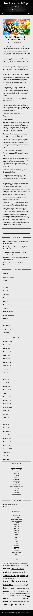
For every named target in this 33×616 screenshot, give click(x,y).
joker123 (23, 581)
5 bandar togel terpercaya (14, 563)
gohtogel (16, 545)
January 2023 (6, 393)
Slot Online (6, 322)
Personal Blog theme (16, 613)
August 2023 (6, 369)
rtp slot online (7, 593)
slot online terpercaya (12, 598)
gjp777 (4, 578)
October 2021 (7, 445)
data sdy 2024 (16, 483)
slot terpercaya (19, 598)
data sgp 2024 (16, 479)
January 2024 (6, 355)
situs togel (23, 593)
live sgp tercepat (16, 469)
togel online (19, 604)
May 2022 (6, 421)
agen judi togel (6, 565)
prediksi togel (22, 591)
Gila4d (5, 284)
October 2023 (7, 365)
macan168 (16, 547)
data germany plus (16, 494)
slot (7, 595)
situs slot (12, 593)
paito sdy (16, 488)
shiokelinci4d (16, 549)
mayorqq (5, 308)
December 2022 (7, 396)
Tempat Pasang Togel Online (10, 329)
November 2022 (7, 400)
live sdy (16, 471)
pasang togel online (17, 521)
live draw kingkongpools (16, 486)
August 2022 (6, 410)
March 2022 (6, 428)
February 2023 (7, 389)
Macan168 (6, 304)
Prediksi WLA (6, 506)
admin (23, 43)
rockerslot (16, 550)
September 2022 (7, 407)
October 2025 (7, 344)
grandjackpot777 (10, 578)
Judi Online (6, 294)
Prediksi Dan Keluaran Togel (10, 504)
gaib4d (16, 534)
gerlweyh (23, 575)
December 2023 (7, 358)
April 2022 (6, 424)
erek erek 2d (16, 515)
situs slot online (17, 593)
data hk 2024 (16, 481)
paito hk (17, 492)
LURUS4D (5, 301)
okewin (16, 554)
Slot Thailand (6, 325)
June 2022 (6, 417)
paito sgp (16, 490)
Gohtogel (5, 287)
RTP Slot (16, 517)
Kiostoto (5, 297)
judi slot (15, 585)
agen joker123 (22, 563)
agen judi (27, 563)
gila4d (16, 537)
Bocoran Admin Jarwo (8, 277)
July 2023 (5, 372)
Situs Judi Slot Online (16, 519)
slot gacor (11, 596)
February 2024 (7, 351)
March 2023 (6, 386)
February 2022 (7, 431)
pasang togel (24, 588)
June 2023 (6, 376)
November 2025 (7, 341)
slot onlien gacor (21, 596)
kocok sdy (16, 477)
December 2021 (7, 438)
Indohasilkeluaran (7, 291)
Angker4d (14, 224)
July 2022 (5, 414)
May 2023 (6, 379)
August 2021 (6, 452)
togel (11, 604)
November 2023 (7, 362)
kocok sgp (16, 475)
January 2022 (6, 434)
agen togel (13, 565)
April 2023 (6, 383)
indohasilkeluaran (16, 552)
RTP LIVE (5, 318)
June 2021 (6, 459)
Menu (29, 13)
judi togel (25, 585)
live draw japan (16, 484)
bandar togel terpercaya (14, 572)
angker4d (16, 526)
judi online (8, 584)
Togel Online (6, 332)
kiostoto (16, 524)
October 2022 (7, 403)
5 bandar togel (6, 563)
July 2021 (5, 455)
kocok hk (16, 473)
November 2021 (7, 441)
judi (27, 581)
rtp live (26, 591)
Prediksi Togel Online (8, 315)
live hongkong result (16, 468)
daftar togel (13, 575)
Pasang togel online (8, 311)
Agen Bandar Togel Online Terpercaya (16, 522)
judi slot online (20, 585)
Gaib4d (5, 280)
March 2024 (6, 348)
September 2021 (7, 448)
